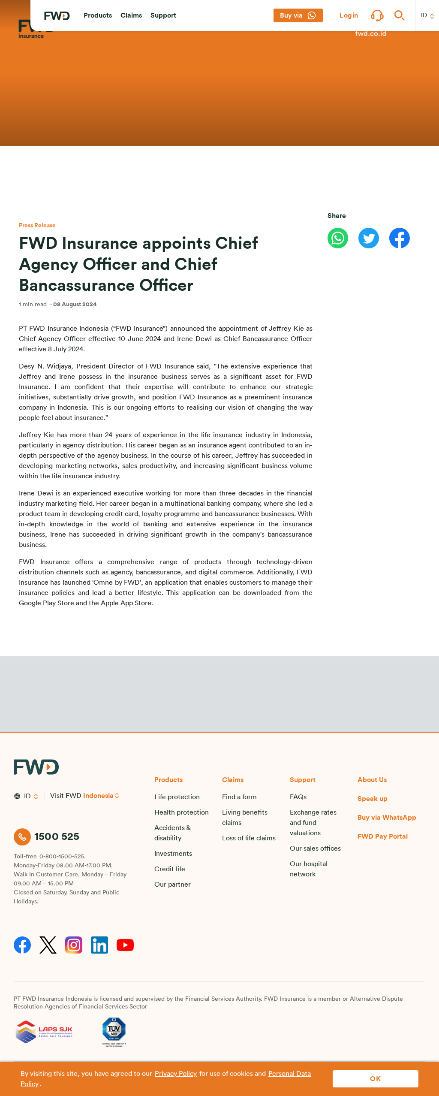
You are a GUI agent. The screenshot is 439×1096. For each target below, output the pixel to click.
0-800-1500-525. (62, 857)
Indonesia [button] (98, 795)
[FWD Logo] (57, 16)
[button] (98, 15)
